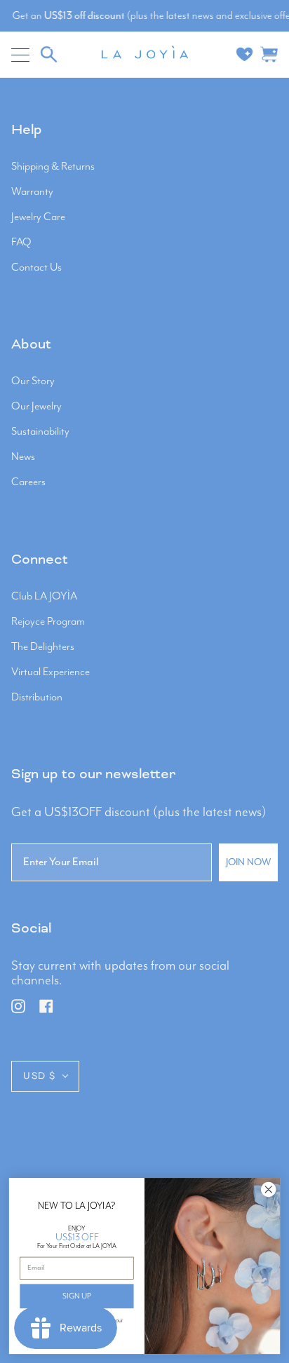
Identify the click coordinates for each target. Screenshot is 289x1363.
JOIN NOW (248, 862)
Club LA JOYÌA (44, 596)
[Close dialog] (268, 1189)
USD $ (39, 1075)
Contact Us (36, 268)
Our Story (33, 381)
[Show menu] (21, 54)
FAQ (21, 242)
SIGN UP (76, 1296)
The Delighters (42, 647)
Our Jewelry (36, 406)
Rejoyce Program (48, 622)
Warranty (32, 192)
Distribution (36, 697)
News (23, 457)
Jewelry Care (38, 217)
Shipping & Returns (53, 167)
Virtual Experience (50, 672)
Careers (28, 482)
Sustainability (40, 432)
